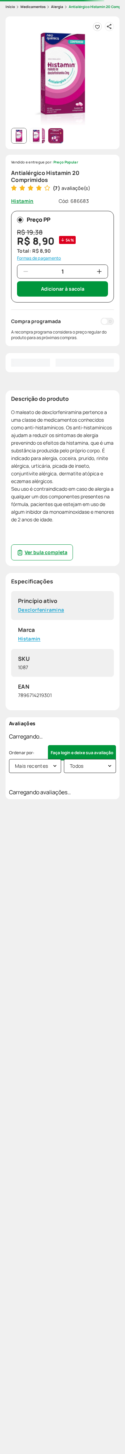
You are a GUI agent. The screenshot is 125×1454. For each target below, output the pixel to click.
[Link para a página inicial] (10, 6)
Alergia (57, 6)
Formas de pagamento (39, 258)
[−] (25, 271)
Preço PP (38, 219)
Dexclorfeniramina (41, 610)
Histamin (29, 639)
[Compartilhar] (109, 26)
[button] (62, 73)
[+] (99, 271)
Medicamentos (32, 6)
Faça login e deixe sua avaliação (82, 753)
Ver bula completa (46, 552)
